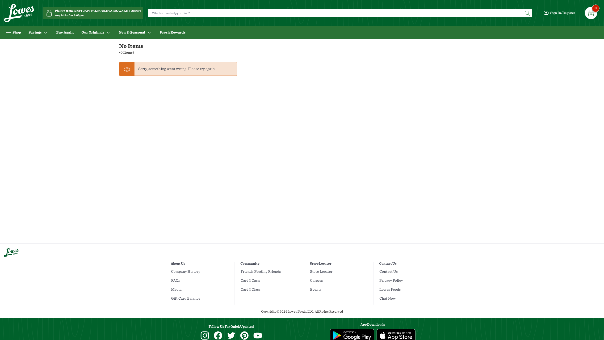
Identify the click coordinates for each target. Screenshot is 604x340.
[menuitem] (65, 32)
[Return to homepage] (19, 13)
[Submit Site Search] (527, 13)
